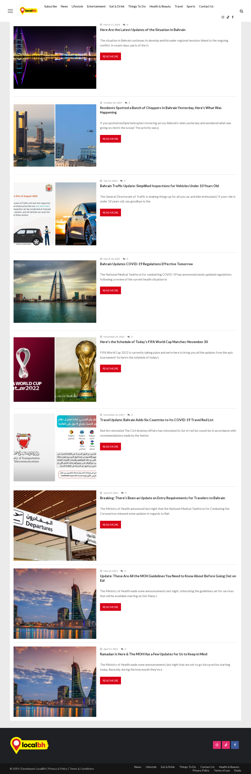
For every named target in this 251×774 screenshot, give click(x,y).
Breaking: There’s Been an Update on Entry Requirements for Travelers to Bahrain (162, 498)
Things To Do (137, 6)
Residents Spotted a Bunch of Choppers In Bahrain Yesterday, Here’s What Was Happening (161, 110)
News (64, 6)
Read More (110, 56)
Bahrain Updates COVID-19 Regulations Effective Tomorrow (146, 264)
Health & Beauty (160, 6)
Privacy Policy (201, 770)
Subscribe (50, 6)
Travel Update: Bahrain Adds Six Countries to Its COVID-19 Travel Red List (157, 420)
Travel (179, 6)
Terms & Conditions (81, 768)
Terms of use (222, 770)
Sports (191, 6)
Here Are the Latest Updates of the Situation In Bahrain (143, 30)
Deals (237, 770)
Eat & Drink (116, 6)
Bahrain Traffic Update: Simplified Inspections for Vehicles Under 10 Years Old (159, 186)
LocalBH (41, 768)
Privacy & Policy (57, 768)
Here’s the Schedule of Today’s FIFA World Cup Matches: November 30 (154, 342)
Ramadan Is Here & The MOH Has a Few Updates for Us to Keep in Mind (153, 654)
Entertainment (96, 6)
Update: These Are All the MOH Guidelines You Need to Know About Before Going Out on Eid (168, 578)
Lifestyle (77, 6)
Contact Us (206, 6)
